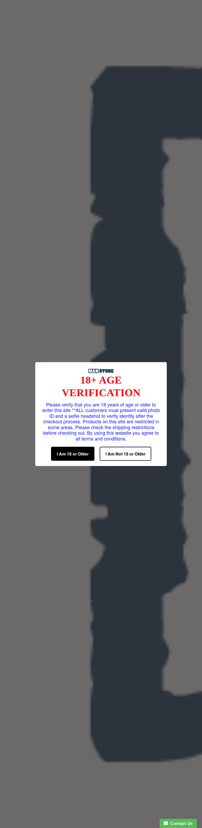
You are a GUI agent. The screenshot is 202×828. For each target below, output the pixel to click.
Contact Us (180, 823)
